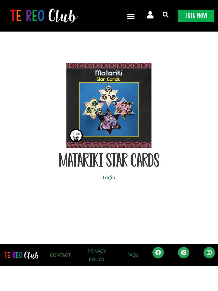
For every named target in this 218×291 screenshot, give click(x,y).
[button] (131, 16)
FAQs (133, 255)
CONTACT (60, 255)
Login (109, 177)
